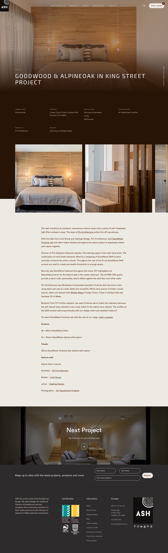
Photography (124, 109)
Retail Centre (91, 510)
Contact (112, 5)
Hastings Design (56, 384)
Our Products (58, 5)
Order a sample (157, 5)
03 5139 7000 (116, 520)
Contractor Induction (94, 532)
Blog (88, 519)
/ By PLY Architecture (164, 76)
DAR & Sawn (88, 119)
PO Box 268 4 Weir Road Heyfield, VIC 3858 (118, 513)
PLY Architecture (60, 371)
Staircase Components (93, 112)
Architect (19, 128)
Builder (53, 128)
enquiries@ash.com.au (119, 524)
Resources (98, 5)
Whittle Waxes (77, 293)
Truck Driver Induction (95, 536)
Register (147, 475)
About (86, 5)
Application (89, 109)
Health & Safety (92, 514)
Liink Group (55, 377)
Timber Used (20, 109)
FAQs (88, 506)
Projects (74, 5)
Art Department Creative (67, 391)
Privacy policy (91, 540)
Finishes (53, 109)
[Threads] (151, 526)
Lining (86, 116)
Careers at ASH (92, 528)
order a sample (106, 317)
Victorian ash (20, 112)
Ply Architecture (85, 232)
